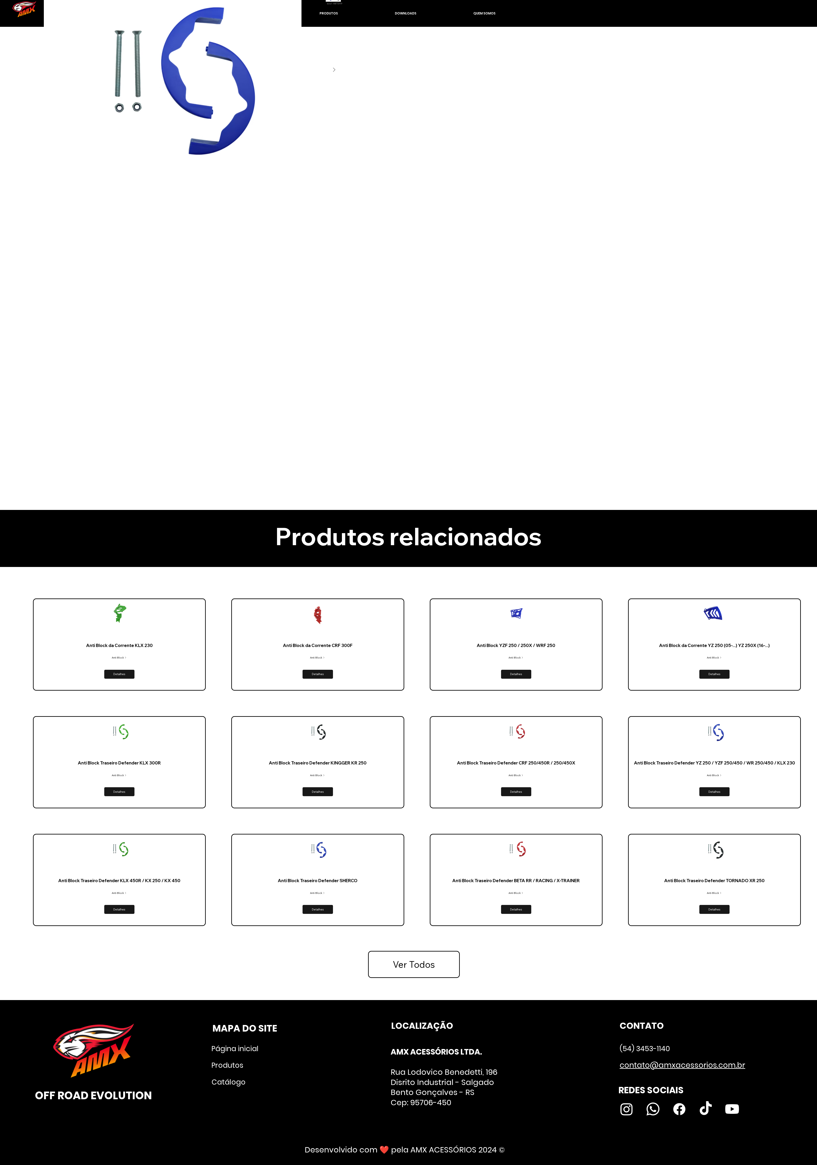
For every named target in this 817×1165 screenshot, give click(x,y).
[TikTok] (706, 1109)
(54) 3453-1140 (645, 1049)
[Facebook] (679, 1109)
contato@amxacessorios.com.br (682, 1065)
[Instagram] (626, 1109)
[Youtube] (732, 1109)
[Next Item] (334, 70)
